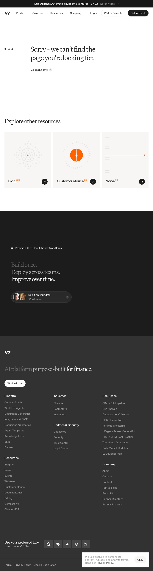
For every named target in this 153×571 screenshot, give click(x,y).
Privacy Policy (105, 563)
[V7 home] (7, 13)
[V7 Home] (7, 352)
